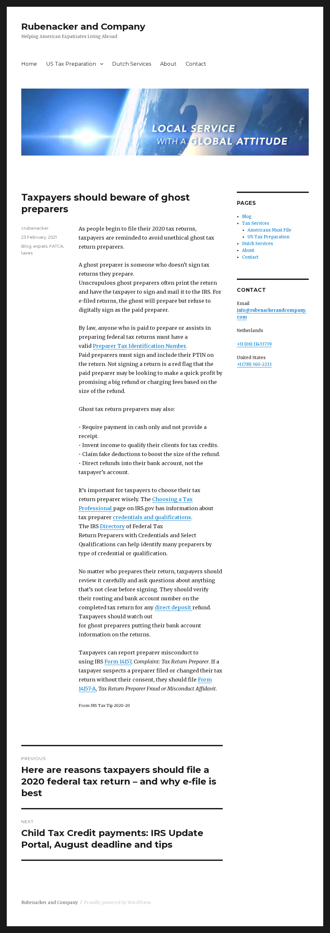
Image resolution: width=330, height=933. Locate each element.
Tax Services (255, 223)
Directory (112, 526)
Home (29, 64)
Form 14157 (117, 661)
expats (40, 246)
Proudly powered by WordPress (117, 902)
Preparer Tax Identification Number (139, 346)
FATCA (56, 246)
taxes (27, 252)
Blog (26, 246)
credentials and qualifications (152, 517)
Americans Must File (269, 230)
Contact (196, 64)
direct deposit (173, 607)
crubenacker (35, 228)
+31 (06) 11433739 (254, 344)
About (168, 64)
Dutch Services (131, 64)
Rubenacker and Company (83, 26)
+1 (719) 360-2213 (254, 364)
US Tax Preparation (71, 64)
